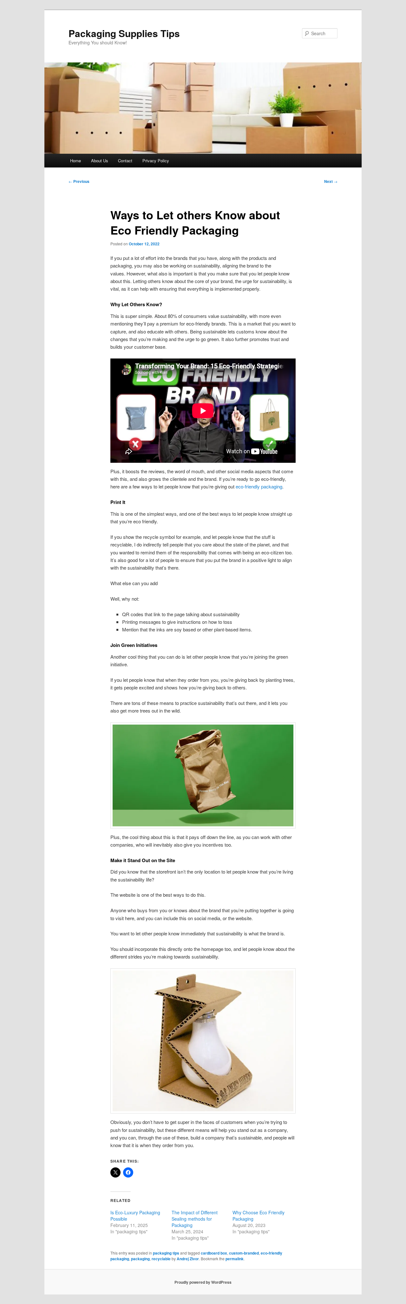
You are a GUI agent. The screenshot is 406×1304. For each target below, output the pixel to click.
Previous (79, 181)
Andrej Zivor (188, 1259)
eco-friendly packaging (259, 486)
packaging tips (166, 1253)
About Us (99, 161)
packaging (140, 1259)
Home (75, 161)
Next (330, 181)
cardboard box (214, 1253)
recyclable (161, 1259)
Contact (125, 161)
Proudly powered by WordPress (203, 1282)
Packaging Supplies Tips (124, 33)
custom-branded (244, 1253)
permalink (235, 1259)
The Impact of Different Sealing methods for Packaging (195, 1218)
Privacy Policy (155, 161)
